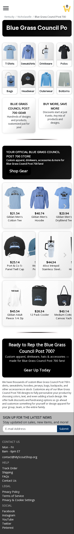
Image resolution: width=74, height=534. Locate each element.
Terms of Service (13, 496)
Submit (64, 429)
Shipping (7, 472)
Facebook (8, 511)
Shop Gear (18, 170)
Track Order (9, 468)
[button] (6, 8)
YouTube (8, 519)
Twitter (6, 523)
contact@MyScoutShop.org (19, 457)
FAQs (5, 476)
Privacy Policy (11, 492)
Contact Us (9, 480)
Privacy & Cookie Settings (18, 500)
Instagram (8, 515)
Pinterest (8, 527)
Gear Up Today (37, 369)
